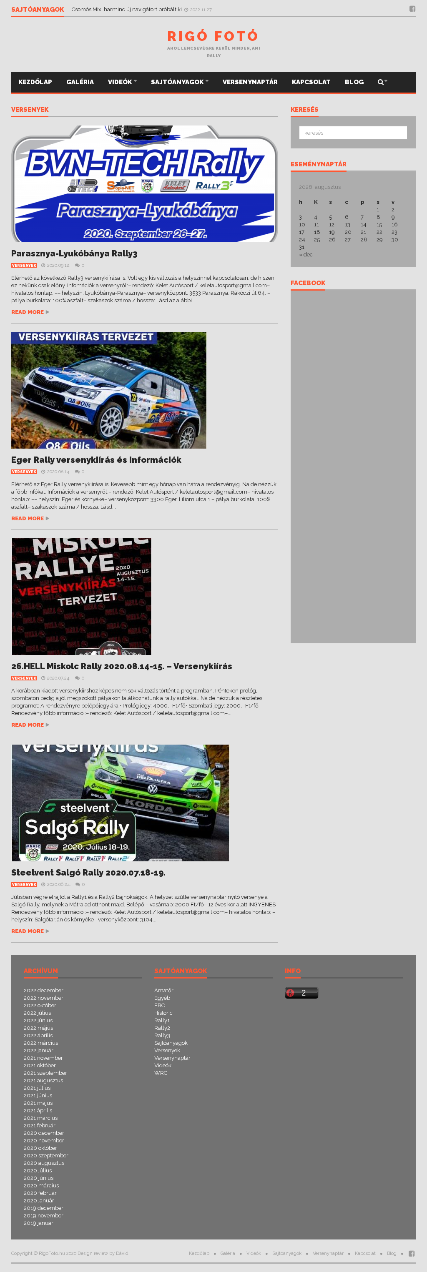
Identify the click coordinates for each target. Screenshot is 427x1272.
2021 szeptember (45, 1073)
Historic (163, 1013)
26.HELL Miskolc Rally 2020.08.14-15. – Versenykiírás (121, 666)
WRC (160, 1073)
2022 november (43, 998)
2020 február (40, 1193)
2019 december (43, 1208)
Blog (354, 82)
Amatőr (163, 990)
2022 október (40, 1005)
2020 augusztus (44, 1163)
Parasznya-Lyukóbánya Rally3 (74, 253)
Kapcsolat (311, 82)
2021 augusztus (43, 1080)
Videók (120, 82)
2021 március (41, 1118)
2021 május (38, 1103)
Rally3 (162, 1035)
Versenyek (29, 110)
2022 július (37, 1013)
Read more (27, 312)
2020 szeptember (46, 1155)
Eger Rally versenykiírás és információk (96, 460)
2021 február (39, 1125)
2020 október (40, 1148)
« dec (306, 254)
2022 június (38, 1020)
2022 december (43, 990)
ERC (159, 1005)
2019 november (43, 1215)
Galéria (80, 82)
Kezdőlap (35, 82)
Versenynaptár (250, 82)
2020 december (44, 1133)
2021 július (37, 1088)
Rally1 (162, 1020)
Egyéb (162, 998)
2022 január (38, 1050)
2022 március (41, 1043)
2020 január (39, 1200)
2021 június (38, 1095)
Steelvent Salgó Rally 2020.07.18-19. (88, 873)
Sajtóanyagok (178, 82)
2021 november (43, 1058)
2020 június (38, 1178)
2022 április (38, 1035)
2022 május (38, 1028)
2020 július (38, 1170)
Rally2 (162, 1028)
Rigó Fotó (213, 36)
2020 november (44, 1140)
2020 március (41, 1185)
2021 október (40, 1065)
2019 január (38, 1223)
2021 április (38, 1110)
